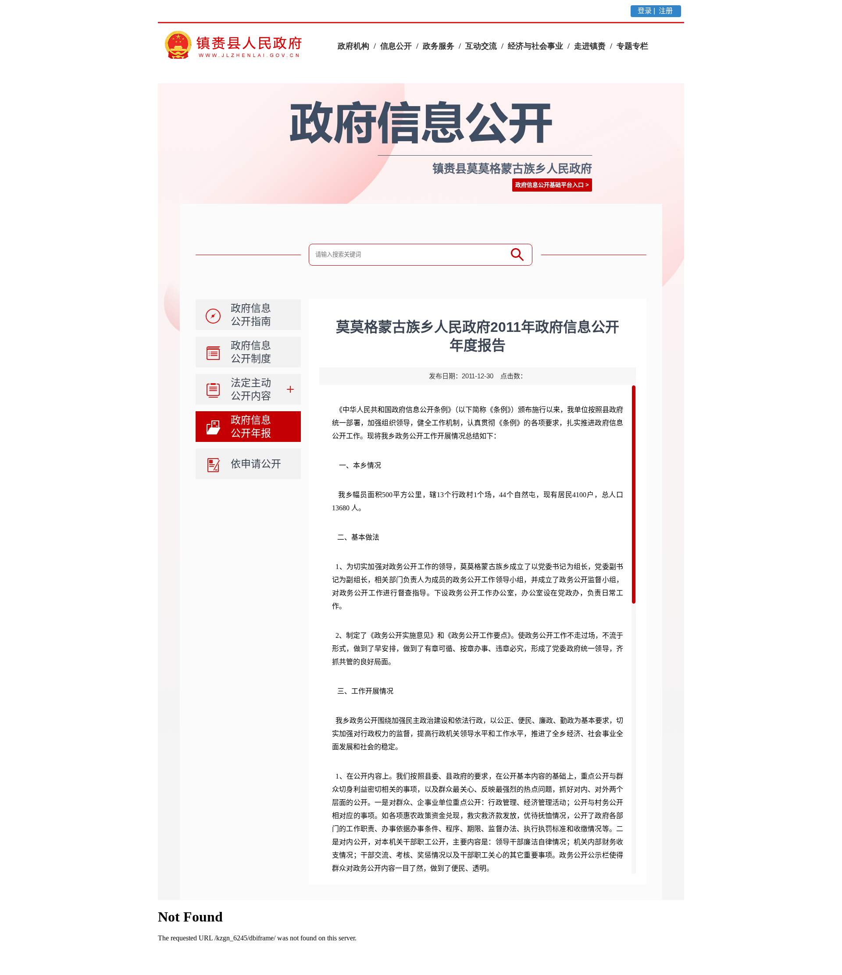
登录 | (647, 10)
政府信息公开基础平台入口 (549, 184)
